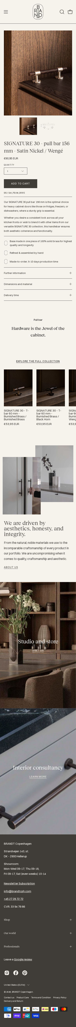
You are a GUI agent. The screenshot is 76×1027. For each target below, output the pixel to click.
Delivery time (11, 295)
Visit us (38, 650)
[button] (61, 12)
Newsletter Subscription (19, 883)
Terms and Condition (41, 997)
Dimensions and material (18, 284)
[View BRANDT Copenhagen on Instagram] (7, 973)
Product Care (23, 997)
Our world (10, 933)
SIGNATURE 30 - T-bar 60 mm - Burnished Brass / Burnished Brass (16, 415)
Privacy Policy (59, 997)
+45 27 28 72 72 (13, 899)
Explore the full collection (38, 361)
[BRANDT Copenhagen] (38, 12)
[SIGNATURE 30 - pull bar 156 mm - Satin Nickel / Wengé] (28, 126)
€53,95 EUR (11, 424)
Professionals (11, 946)
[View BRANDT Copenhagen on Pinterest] (25, 973)
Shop (7, 919)
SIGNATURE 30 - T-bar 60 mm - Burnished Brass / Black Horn (48, 415)
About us (11, 567)
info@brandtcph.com (17, 891)
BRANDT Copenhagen (22, 992)
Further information (15, 273)
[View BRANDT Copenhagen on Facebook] (16, 973)
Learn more (38, 776)
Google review (23, 959)
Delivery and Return (13, 1001)
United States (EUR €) (14, 985)
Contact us (9, 997)
